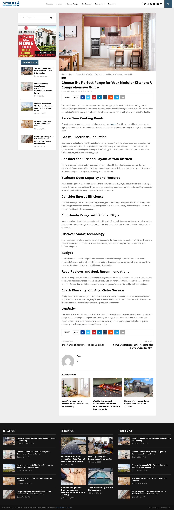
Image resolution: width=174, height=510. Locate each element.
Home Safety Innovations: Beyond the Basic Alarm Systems (136, 404)
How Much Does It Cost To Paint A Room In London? (43, 123)
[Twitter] (145, 3)
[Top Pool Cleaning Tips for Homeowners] (100, 476)
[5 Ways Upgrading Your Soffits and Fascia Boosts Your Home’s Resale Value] (27, 139)
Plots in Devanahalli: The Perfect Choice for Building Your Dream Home (43, 107)
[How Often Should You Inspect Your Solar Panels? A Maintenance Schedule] (73, 445)
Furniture (112, 4)
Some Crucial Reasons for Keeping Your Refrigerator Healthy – (133, 346)
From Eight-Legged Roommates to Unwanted (100, 457)
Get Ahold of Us (153, 507)
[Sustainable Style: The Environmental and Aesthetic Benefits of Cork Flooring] (73, 476)
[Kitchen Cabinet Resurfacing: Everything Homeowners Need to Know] (27, 86)
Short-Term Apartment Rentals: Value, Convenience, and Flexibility (75, 404)
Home (59, 4)
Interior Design (71, 4)
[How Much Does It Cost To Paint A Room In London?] (27, 124)
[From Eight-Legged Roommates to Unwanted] (100, 445)
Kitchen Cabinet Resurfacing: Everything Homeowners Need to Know (34, 452)
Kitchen (49, 4)
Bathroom (86, 4)
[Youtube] (155, 3)
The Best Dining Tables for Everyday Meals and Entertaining (43, 70)
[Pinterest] (151, 3)
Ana (64, 91)
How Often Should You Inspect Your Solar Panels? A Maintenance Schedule (73, 459)
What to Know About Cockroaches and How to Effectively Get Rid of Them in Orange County (106, 405)
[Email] (158, 3)
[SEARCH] (51, 17)
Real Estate (99, 4)
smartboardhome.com (64, 507)
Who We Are (165, 507)
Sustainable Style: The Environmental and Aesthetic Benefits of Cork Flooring (73, 491)
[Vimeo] (161, 3)
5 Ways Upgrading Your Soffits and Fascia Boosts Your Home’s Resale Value (43, 140)
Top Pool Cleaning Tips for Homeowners (100, 488)
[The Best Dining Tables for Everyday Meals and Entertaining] (27, 71)
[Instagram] (148, 3)
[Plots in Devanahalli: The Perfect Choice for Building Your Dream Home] (27, 106)
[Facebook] (143, 3)
